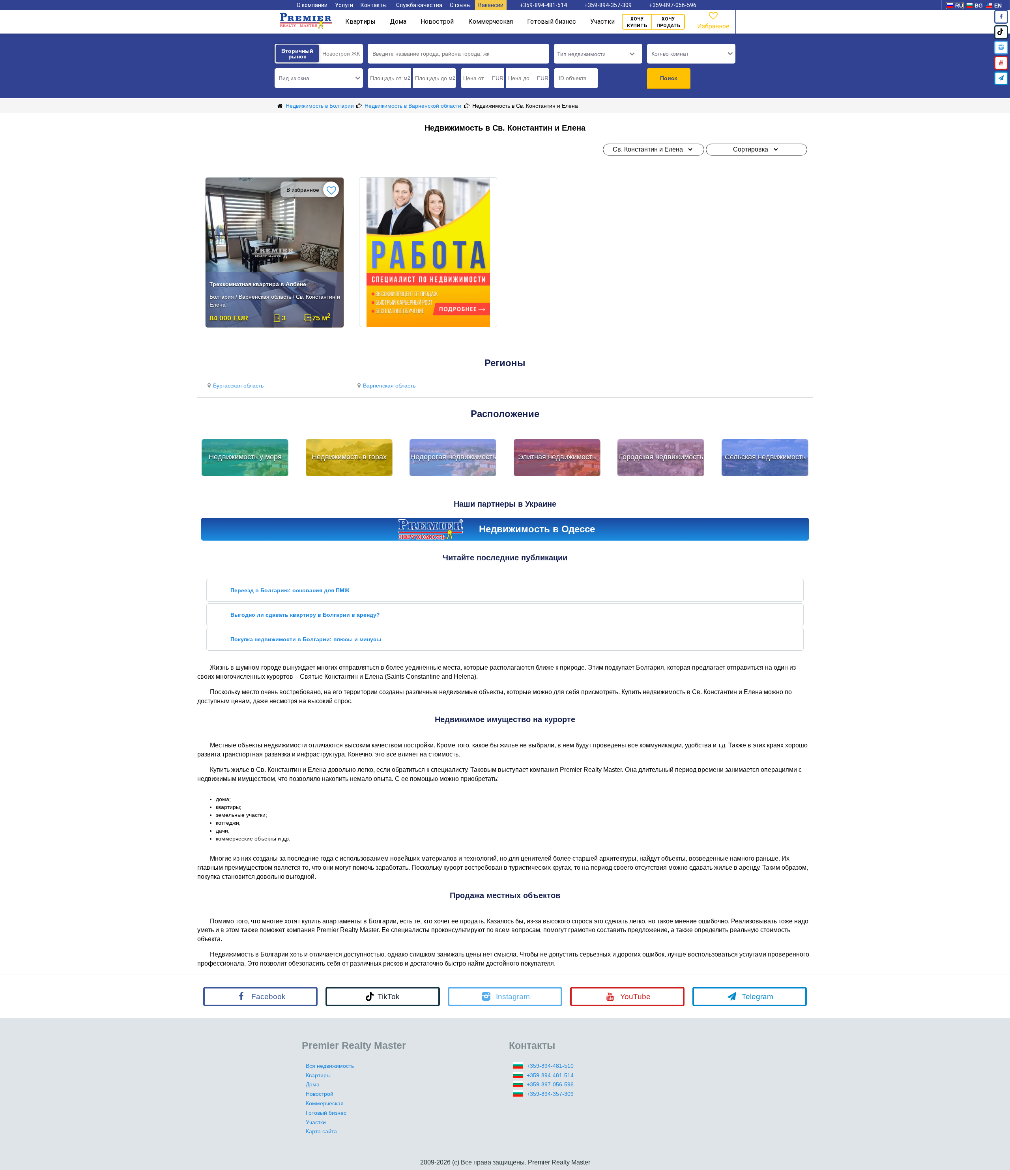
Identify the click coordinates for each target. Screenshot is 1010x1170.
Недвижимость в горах (349, 457)
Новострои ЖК (341, 54)
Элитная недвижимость (557, 457)
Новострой (437, 21)
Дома (398, 21)
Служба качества (419, 5)
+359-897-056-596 (672, 5)
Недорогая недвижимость (453, 457)
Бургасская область (238, 385)
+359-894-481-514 (543, 5)
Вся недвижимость (330, 1066)
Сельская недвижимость (765, 457)
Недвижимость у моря (245, 457)
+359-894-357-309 (608, 5)
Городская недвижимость (661, 457)
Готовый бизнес (551, 21)
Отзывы (460, 5)
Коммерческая (490, 21)
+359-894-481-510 (550, 1066)
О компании (312, 5)
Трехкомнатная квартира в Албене (257, 284)
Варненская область (389, 385)
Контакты (374, 5)
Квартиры (360, 21)
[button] (319, 78)
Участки (602, 21)
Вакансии (490, 5)
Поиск (668, 78)
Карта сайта (321, 1131)
